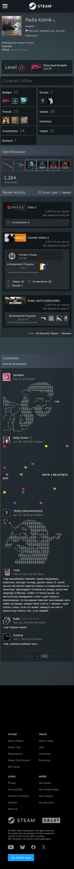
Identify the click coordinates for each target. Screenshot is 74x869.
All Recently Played (47, 333)
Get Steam (45, 782)
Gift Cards (14, 766)
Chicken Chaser (28, 254)
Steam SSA (14, 747)
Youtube (7, 46)
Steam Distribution (19, 760)
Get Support (46, 795)
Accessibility (15, 789)
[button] (14, 67)
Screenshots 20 (42, 281)
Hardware (45, 753)
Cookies (12, 802)
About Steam (16, 740)
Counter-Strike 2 (38, 237)
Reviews (66, 333)
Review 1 (17, 285)
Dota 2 (32, 207)
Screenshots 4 (20, 222)
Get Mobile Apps (21, 857)
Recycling (44, 760)
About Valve (46, 740)
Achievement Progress (20, 264)
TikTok (5, 49)
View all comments (14, 364)
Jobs (41, 747)
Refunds (13, 808)
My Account (46, 802)
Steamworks (15, 753)
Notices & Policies (18, 795)
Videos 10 (18, 281)
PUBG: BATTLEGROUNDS (44, 300)
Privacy (12, 782)
